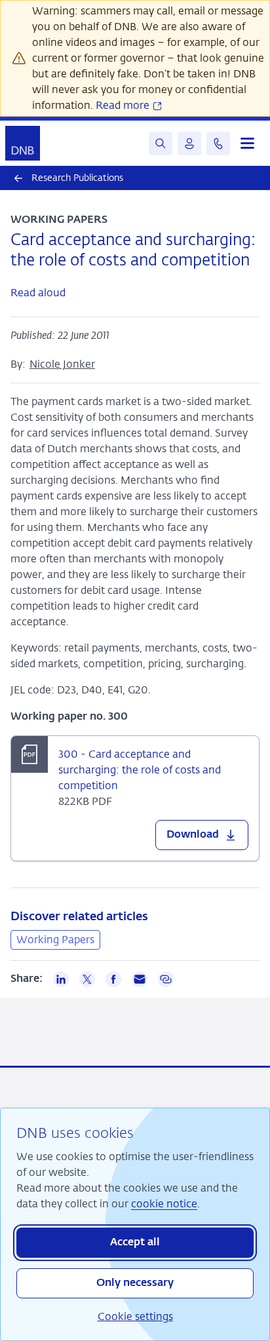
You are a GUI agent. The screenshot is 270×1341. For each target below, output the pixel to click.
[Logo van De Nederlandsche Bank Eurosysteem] (22, 143)
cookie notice (164, 1203)
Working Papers (55, 939)
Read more (124, 105)
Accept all (135, 1242)
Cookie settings (135, 1316)
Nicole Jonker (62, 364)
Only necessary (135, 1283)
